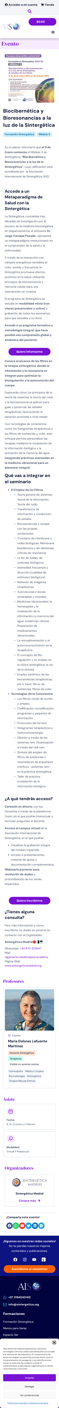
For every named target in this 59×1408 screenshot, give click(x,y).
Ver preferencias (29, 1395)
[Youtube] (34, 1260)
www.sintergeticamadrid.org (23, 966)
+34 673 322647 (30, 948)
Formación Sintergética (19, 134)
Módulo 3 (44, 134)
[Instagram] (25, 1260)
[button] (54, 1342)
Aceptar (29, 1377)
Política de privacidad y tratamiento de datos (28, 1403)
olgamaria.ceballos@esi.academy (26, 957)
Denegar (29, 1386)
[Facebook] (15, 1260)
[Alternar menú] (53, 32)
